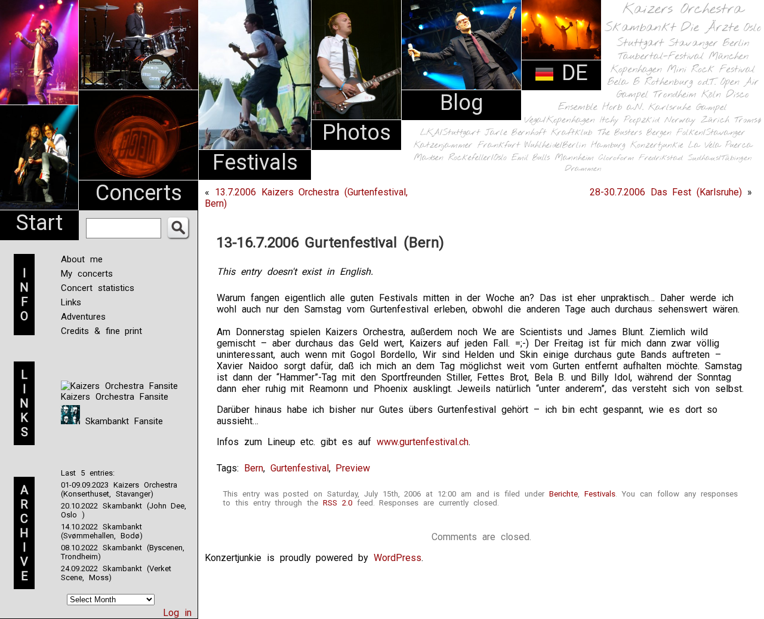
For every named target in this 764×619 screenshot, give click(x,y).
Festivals (255, 162)
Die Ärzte (709, 28)
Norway (680, 120)
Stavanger (692, 43)
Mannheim (574, 157)
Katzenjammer (443, 145)
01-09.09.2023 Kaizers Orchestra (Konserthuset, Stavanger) (119, 489)
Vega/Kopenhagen (559, 120)
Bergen (658, 133)
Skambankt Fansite (121, 421)
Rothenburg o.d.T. (680, 82)
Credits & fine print (101, 331)
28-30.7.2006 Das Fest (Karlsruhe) (666, 192)
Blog (461, 102)
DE (571, 72)
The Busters (619, 133)
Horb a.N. (622, 107)
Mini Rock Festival (711, 69)
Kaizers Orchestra (683, 9)
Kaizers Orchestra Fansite (114, 396)
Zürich (715, 120)
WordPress (397, 557)
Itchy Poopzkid (630, 120)
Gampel (711, 108)
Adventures (83, 316)
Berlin (736, 43)
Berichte (563, 493)
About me (82, 259)
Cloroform (616, 158)
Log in (177, 612)
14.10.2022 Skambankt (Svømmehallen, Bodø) (102, 531)
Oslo (753, 28)
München (728, 56)
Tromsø (747, 120)
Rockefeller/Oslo (477, 158)
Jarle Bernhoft (515, 133)
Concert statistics (97, 288)
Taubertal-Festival (661, 56)
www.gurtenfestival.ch (423, 442)
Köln (711, 94)
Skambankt (640, 27)
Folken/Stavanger (710, 133)
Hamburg (608, 145)
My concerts (87, 273)
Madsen (428, 158)
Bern (253, 468)
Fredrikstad (661, 158)
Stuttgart (640, 43)
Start (39, 222)
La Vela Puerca (720, 145)
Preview (352, 468)
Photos (356, 132)
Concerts (139, 193)
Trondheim (675, 94)
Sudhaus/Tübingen (720, 158)
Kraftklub (572, 133)
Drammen (583, 169)
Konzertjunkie (656, 145)
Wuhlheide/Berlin (555, 145)
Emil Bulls (531, 157)
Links (71, 302)
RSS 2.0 (337, 502)
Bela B (623, 82)
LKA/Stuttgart (450, 133)
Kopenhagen (636, 69)
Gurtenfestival (299, 468)
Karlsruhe (669, 107)
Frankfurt (499, 145)
